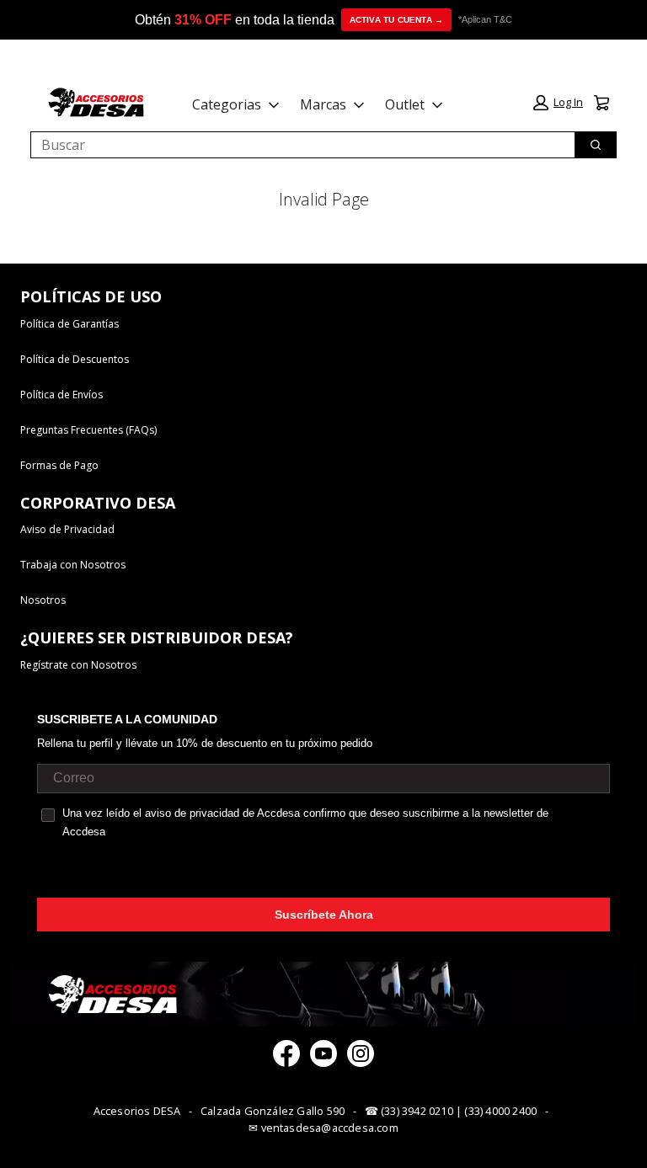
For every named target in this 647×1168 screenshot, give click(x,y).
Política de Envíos (61, 394)
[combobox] (296, 144)
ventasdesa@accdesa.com (329, 1127)
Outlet (405, 104)
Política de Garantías (69, 324)
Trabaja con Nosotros (73, 564)
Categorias (226, 104)
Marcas (323, 104)
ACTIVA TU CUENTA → (397, 19)
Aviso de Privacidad (67, 529)
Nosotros (43, 600)
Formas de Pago (59, 465)
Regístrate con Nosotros (78, 665)
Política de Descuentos (74, 359)
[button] (558, 103)
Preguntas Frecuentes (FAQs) (88, 430)
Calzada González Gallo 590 (273, 1110)
